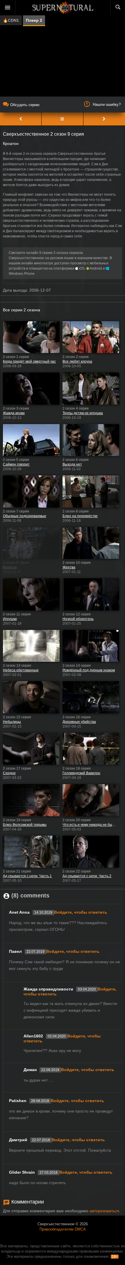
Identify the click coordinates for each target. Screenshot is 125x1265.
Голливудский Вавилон (81, 773)
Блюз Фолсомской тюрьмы (25, 825)
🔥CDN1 (11, 20)
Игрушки (10, 619)
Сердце (9, 773)
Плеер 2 (34, 20)
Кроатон (10, 567)
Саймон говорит (16, 464)
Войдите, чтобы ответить (80, 912)
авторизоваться (104, 1210)
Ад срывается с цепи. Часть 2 (87, 876)
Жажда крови (14, 413)
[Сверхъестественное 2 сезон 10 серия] (104, 119)
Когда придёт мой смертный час (29, 361)
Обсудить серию (25, 105)
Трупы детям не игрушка (83, 413)
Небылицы (12, 722)
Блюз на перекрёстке (80, 516)
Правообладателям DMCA (63, 1229)
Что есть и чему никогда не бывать (89, 825)
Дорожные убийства (79, 722)
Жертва (69, 567)
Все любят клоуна (77, 361)
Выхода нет (72, 464)
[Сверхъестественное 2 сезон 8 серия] (20, 119)
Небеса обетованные (21, 670)
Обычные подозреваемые (24, 516)
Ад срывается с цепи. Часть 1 (27, 876)
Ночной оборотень (78, 619)
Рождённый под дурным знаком (89, 670)
